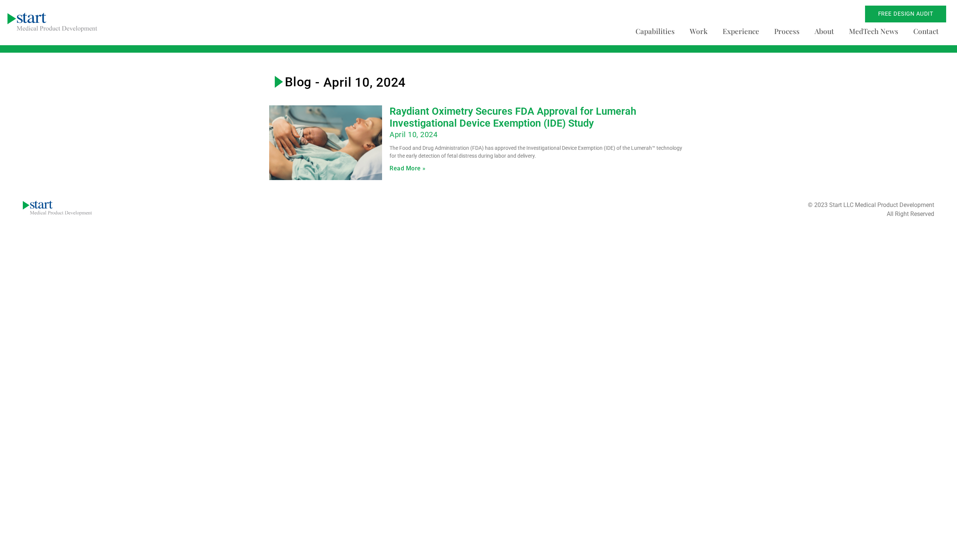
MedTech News (873, 31)
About (824, 31)
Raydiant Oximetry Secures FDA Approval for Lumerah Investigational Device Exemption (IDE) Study (513, 117)
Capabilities (655, 31)
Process (787, 31)
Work (699, 31)
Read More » (408, 168)
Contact (926, 31)
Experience (741, 31)
